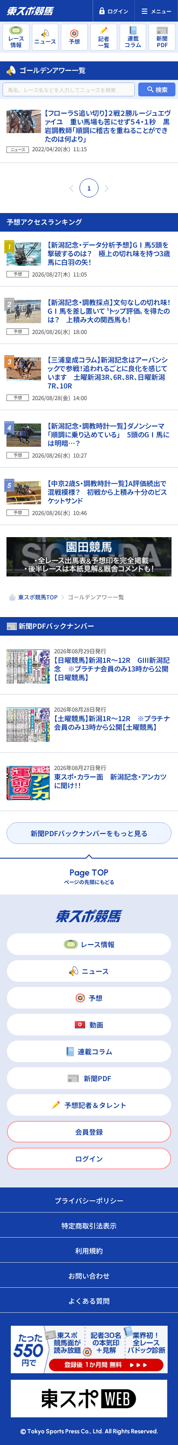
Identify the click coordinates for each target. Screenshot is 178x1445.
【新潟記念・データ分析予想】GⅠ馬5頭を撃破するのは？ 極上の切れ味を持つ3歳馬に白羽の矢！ (109, 253)
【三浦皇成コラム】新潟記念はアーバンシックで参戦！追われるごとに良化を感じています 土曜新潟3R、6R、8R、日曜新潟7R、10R (108, 372)
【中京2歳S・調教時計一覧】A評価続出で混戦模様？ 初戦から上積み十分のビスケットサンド (107, 492)
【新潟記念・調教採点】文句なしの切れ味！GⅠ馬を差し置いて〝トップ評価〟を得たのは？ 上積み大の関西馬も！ (109, 311)
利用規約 (89, 1250)
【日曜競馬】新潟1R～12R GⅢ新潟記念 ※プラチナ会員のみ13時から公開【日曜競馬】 (112, 668)
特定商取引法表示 (89, 1225)
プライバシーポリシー (89, 1200)
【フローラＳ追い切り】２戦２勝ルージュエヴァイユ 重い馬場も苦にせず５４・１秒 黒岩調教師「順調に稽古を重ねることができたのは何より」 (107, 126)
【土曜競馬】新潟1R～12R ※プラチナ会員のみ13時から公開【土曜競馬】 (112, 722)
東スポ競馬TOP (37, 597)
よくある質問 (89, 1300)
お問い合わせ (89, 1275)
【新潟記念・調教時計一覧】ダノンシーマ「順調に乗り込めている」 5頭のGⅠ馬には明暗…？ (108, 434)
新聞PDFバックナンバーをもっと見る (89, 833)
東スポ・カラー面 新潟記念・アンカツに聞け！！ (110, 780)
